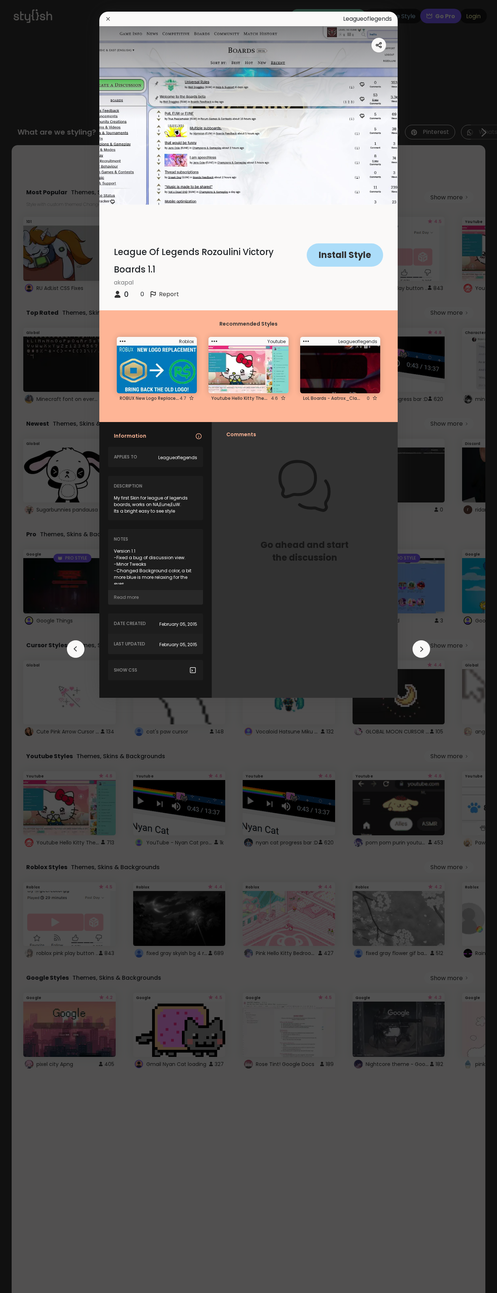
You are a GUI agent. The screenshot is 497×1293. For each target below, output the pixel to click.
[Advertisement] (29, 646)
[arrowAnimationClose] (76, 649)
